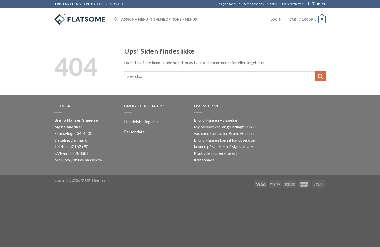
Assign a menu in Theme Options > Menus (246, 4)
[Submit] (320, 76)
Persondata (134, 131)
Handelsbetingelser (141, 121)
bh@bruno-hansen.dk (83, 159)
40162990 (79, 146)
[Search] (116, 19)
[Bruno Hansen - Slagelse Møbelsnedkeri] (80, 19)
